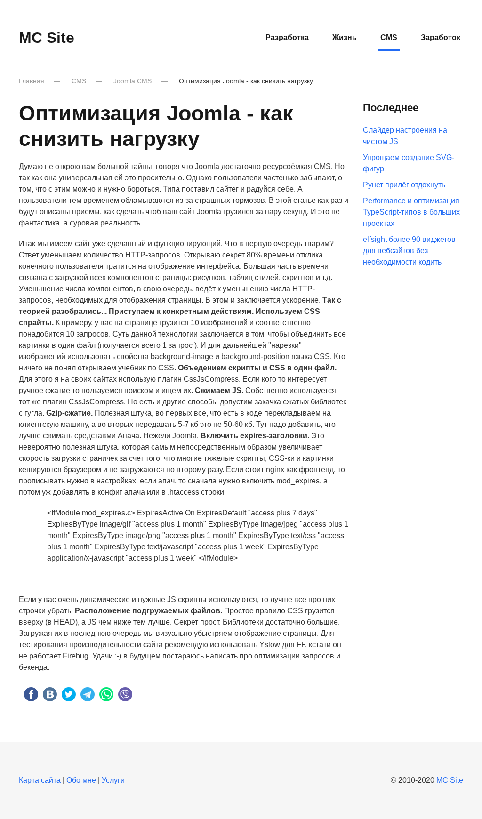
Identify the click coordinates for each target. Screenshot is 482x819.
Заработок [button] (440, 37)
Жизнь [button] (344, 37)
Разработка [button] (287, 37)
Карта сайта (40, 780)
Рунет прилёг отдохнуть (404, 185)
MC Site (46, 37)
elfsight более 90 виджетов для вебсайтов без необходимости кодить (409, 250)
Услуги (113, 780)
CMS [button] (388, 37)
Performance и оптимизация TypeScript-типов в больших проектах (411, 212)
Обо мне (81, 780)
